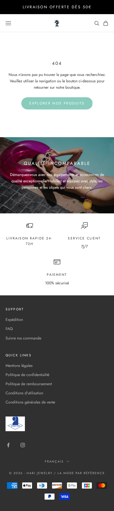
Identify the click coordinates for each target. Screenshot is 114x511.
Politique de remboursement (29, 384)
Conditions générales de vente (30, 402)
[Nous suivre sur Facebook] (8, 445)
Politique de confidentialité (27, 374)
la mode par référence (81, 473)
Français (54, 461)
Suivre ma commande (23, 338)
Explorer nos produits (56, 103)
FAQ (9, 328)
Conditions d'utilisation (24, 393)
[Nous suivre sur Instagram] (22, 445)
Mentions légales (19, 365)
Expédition (14, 319)
